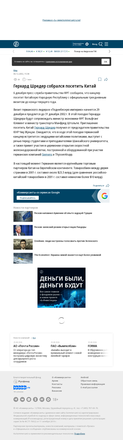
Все (34, 338)
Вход (94, 44)
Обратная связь (89, 380)
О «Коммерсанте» (61, 377)
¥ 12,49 (49, 51)
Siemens (47, 154)
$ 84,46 (29, 51)
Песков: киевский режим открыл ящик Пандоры (60, 226)
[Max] (48, 399)
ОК (105, 61)
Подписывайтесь (28, 197)
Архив (55, 380)
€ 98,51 (39, 51)
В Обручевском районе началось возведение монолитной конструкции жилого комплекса (104, 352)
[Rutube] (42, 399)
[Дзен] (28, 399)
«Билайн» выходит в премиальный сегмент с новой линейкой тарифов (66, 352)
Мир (15, 70)
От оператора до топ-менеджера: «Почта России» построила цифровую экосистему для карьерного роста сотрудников (30, 355)
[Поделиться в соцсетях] (106, 79)
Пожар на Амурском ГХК (85, 51)
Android (84, 377)
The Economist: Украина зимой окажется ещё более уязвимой (67, 254)
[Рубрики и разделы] (106, 44)
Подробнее (79, 433)
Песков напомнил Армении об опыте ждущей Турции (63, 213)
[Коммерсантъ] (16, 44)
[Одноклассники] (35, 399)
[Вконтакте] (22, 399)
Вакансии (57, 390)
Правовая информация (93, 384)
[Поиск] (100, 44)
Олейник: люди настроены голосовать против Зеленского (66, 240)
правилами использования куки (59, 61)
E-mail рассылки (89, 387)
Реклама (56, 387)
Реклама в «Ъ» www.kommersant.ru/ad (61, 20)
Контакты (57, 384)
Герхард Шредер (44, 127)
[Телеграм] (15, 399)
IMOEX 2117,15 (61, 51)
